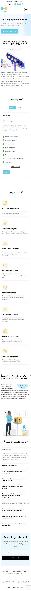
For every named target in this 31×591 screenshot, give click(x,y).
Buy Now (6, 172)
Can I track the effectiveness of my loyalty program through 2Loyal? (13, 509)
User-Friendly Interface (10, 336)
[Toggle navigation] (25, 9)
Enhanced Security (9, 293)
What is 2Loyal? (7, 449)
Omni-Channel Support (10, 249)
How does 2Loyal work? (9, 465)
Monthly (12, 107)
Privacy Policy (18, 573)
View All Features (15, 166)
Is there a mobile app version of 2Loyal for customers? (14, 517)
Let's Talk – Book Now (9, 31)
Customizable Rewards (10, 208)
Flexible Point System (10, 271)
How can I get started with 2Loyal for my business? (14, 524)
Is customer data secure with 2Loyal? (14, 503)
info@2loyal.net (25, 582)
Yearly (19, 107)
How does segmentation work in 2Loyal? (12, 487)
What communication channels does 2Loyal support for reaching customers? (14, 495)
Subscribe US (15, 558)
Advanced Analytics (9, 229)
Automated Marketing (10, 314)
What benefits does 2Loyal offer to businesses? (13, 472)
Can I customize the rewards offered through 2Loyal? (13, 479)
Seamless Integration (10, 356)
